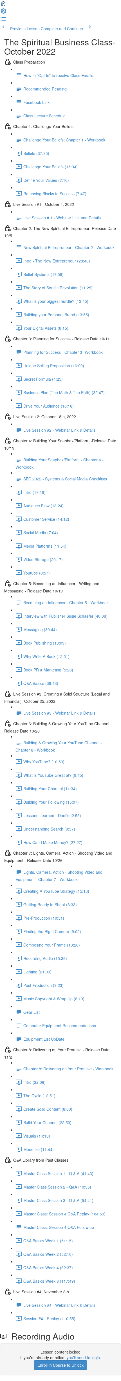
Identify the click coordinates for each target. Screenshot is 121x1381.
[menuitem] (3, 13)
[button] (3, 5)
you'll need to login (83, 1357)
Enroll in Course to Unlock (60, 1365)
